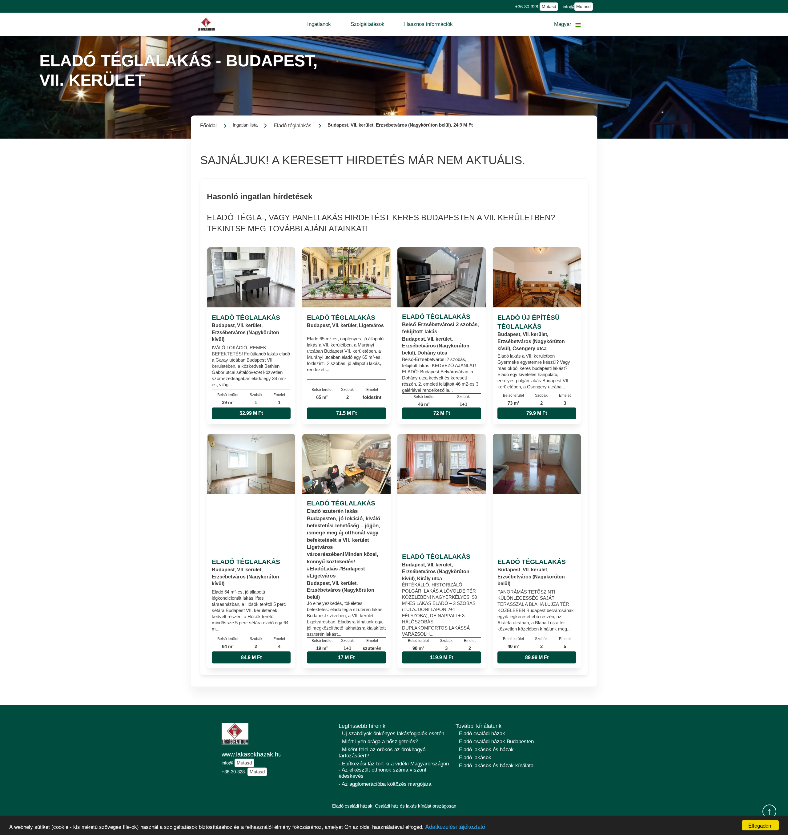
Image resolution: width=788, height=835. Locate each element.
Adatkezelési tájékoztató (455, 826)
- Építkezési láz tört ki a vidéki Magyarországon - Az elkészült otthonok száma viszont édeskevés (394, 770)
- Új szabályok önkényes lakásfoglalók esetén (391, 733)
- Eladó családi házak (480, 733)
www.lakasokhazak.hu (252, 754)
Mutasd (549, 6)
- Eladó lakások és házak (485, 749)
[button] (319, 24)
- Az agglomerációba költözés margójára (385, 784)
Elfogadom (760, 825)
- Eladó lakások (473, 757)
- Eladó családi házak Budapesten (495, 741)
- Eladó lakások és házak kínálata (494, 765)
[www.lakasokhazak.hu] (206, 24)
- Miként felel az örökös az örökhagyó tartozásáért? (382, 753)
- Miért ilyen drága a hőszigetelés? (378, 741)
